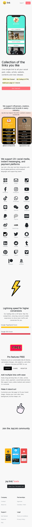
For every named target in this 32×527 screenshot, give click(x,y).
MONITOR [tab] (24, 368)
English (21, 2)
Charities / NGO (21, 504)
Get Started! (16, 88)
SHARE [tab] (15, 368)
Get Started (4, 516)
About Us (3, 504)
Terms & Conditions (22, 516)
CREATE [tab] (7, 368)
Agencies (19, 501)
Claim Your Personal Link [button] (16, 486)
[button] (6, 2)
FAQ (2, 522)
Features (3, 519)
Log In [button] (28, 3)
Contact (3, 501)
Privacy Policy (21, 519)
